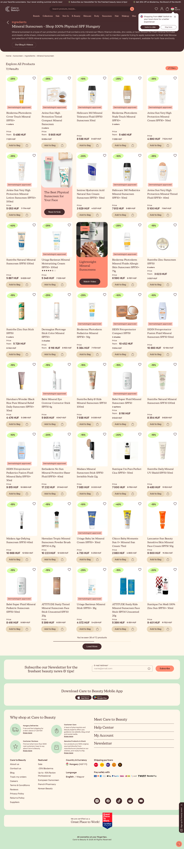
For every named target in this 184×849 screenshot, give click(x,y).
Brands (36, 16)
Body (96, 16)
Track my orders (18, 776)
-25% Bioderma (45, 768)
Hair (117, 16)
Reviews (14, 789)
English (70, 776)
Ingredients (19, 22)
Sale (57, 16)
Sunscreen (107, 16)
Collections (48, 16)
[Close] (181, 804)
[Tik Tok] (119, 801)
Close (174, 16)
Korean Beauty (45, 788)
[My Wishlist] (156, 9)
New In (65, 16)
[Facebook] (108, 801)
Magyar (80, 776)
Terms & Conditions (20, 785)
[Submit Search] (132, 9)
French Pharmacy (47, 784)
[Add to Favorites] (34, 78)
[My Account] (162, 9)
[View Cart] (167, 9)
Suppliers (14, 802)
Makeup (125, 16)
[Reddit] (130, 801)
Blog (12, 772)
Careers (14, 781)
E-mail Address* (101, 666)
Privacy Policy (17, 793)
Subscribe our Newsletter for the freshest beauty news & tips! (99, 2)
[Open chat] (179, 844)
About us (14, 764)
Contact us (15, 768)
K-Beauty (76, 16)
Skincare (87, 16)
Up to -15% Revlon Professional (47, 774)
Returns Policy (17, 798)
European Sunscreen (48, 780)
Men (134, 16)
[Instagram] (97, 801)
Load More (92, 646)
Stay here (168, 27)
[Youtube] (141, 801)
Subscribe (165, 668)
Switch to (150, 27)
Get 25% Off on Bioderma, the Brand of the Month (158, 2)
